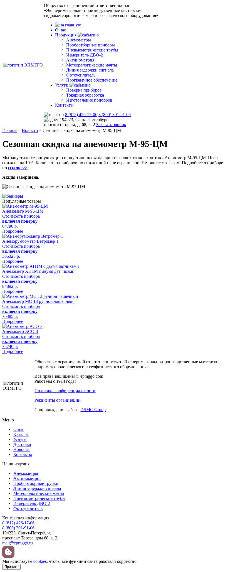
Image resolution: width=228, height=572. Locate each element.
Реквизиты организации (57, 400)
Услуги (62, 85)
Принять (11, 567)
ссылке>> (18, 167)
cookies (40, 561)
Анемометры (78, 40)
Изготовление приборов (89, 100)
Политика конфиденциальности (64, 390)
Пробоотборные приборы (90, 45)
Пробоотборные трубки (35, 483)
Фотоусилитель (80, 75)
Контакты (64, 105)
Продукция (66, 35)
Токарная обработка (85, 95)
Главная (9, 130)
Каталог (21, 434)
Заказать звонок (111, 124)
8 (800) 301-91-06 (114, 114)
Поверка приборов (84, 90)
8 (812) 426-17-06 (81, 114)
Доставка (22, 444)
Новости (30, 130)
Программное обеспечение (91, 80)
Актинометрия (80, 60)
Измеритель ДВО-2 (84, 55)
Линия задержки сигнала (90, 70)
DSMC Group (93, 409)
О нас (60, 30)
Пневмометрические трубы (92, 50)
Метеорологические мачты (91, 65)
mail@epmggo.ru (17, 543)
